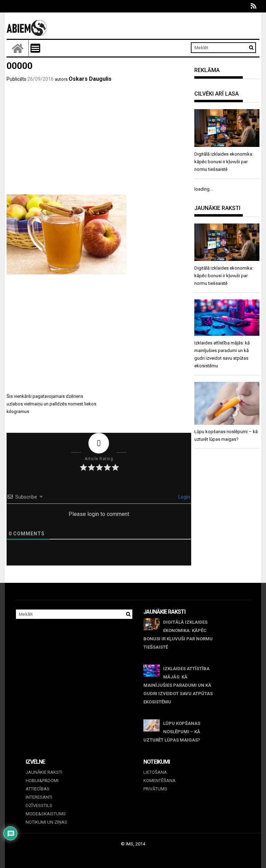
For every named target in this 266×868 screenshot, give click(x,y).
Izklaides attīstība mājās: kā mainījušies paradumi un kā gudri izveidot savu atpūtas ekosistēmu (178, 685)
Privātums (155, 788)
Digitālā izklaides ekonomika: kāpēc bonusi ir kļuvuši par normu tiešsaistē (178, 635)
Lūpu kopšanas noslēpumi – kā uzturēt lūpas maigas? (171, 732)
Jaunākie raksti (44, 772)
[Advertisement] (99, 142)
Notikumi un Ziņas (46, 822)
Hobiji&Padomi (42, 780)
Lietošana (155, 772)
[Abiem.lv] (18, 48)
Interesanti (39, 797)
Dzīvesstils (39, 805)
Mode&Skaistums (46, 813)
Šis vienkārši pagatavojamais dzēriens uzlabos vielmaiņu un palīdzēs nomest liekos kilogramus (51, 404)
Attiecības (38, 788)
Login (183, 497)
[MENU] (35, 48)
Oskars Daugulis (90, 79)
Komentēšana (159, 780)
